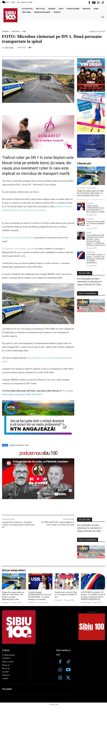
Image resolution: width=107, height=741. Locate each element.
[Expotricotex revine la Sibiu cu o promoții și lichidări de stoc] (81, 222)
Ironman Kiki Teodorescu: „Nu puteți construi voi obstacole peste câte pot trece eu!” (18, 524)
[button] (103, 17)
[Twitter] (68, 678)
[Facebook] (89, 3)
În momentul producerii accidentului (18, 237)
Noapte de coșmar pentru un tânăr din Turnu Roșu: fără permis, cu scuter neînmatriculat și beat (90, 193)
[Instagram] (60, 678)
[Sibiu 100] (10, 15)
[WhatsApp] (56, 51)
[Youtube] (94, 3)
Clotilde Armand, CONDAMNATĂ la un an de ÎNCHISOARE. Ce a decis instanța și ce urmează (95, 209)
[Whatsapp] (98, 3)
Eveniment (5, 31)
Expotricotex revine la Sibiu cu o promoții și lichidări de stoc (96, 224)
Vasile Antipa (9, 48)
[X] (43, 51)
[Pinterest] (49, 51)
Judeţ (24, 31)
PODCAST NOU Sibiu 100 (38, 453)
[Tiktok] (103, 3)
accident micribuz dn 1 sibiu (19, 445)
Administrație (91, 252)
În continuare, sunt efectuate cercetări (18, 249)
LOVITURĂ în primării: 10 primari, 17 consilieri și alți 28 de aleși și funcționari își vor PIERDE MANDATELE (96, 259)
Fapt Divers (16, 31)
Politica (89, 232)
